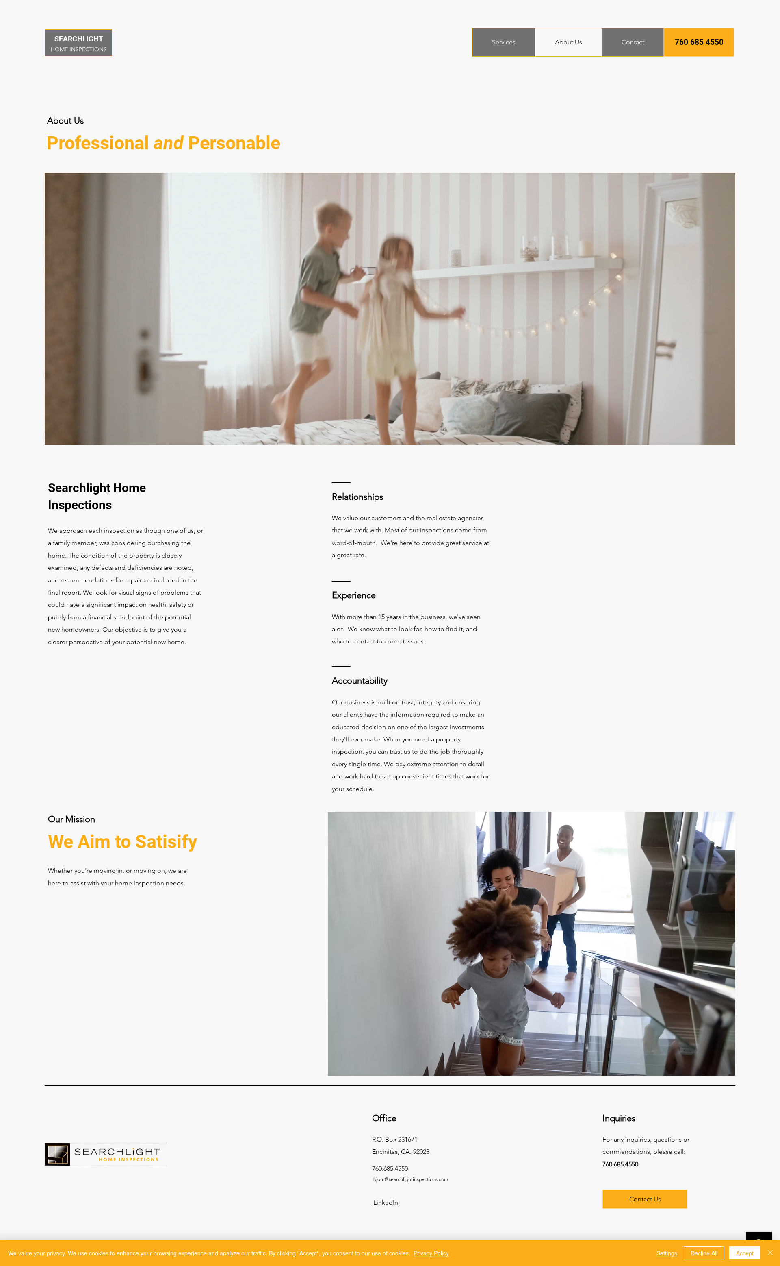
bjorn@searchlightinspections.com (410, 1179)
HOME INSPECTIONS (79, 49)
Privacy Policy (431, 1253)
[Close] (770, 1252)
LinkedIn (385, 1202)
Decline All (704, 1253)
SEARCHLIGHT (78, 39)
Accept (745, 1253)
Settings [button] (666, 1253)
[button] (699, 42)
